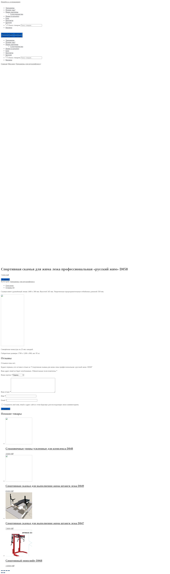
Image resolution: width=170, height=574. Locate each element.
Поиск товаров (14, 25)
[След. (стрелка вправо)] (4, 572)
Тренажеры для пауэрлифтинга (28, 64)
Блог (7, 18)
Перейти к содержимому (10, 2)
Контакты (9, 20)
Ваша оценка (7, 375)
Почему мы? (10, 10)
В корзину (5, 279)
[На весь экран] (6, 570)
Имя (3, 396)
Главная (4, 64)
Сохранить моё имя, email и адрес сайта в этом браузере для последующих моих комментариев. (41, 405)
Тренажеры (10, 8)
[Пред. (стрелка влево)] (2, 572)
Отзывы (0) (10, 288)
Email (4, 400)
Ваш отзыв (6, 392)
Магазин (11, 64)
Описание (10, 286)
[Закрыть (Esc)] (2, 570)
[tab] (87, 286)
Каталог (9, 22)
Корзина (9, 28)
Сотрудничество (16, 14)
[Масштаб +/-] (9, 570)
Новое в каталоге (12, 16)
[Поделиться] (4, 570)
